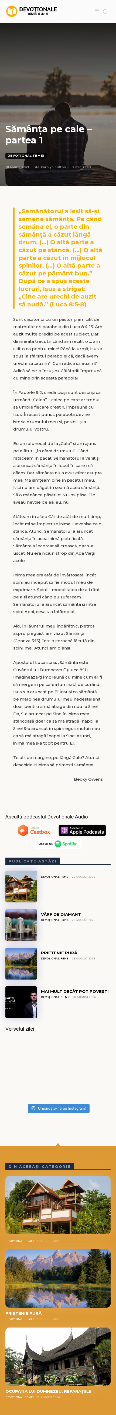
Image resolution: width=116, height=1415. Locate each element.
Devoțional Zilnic (55, 997)
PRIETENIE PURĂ (59, 952)
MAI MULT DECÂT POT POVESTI (75, 991)
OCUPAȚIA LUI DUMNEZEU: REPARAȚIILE (48, 1391)
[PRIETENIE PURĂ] (21, 964)
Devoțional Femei (26, 156)
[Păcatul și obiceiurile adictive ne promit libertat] (58, 1069)
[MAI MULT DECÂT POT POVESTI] (21, 1002)
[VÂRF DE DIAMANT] (21, 925)
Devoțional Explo (55, 919)
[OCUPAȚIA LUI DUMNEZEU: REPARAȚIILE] (58, 1357)
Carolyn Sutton (53, 167)
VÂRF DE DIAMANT (61, 914)
